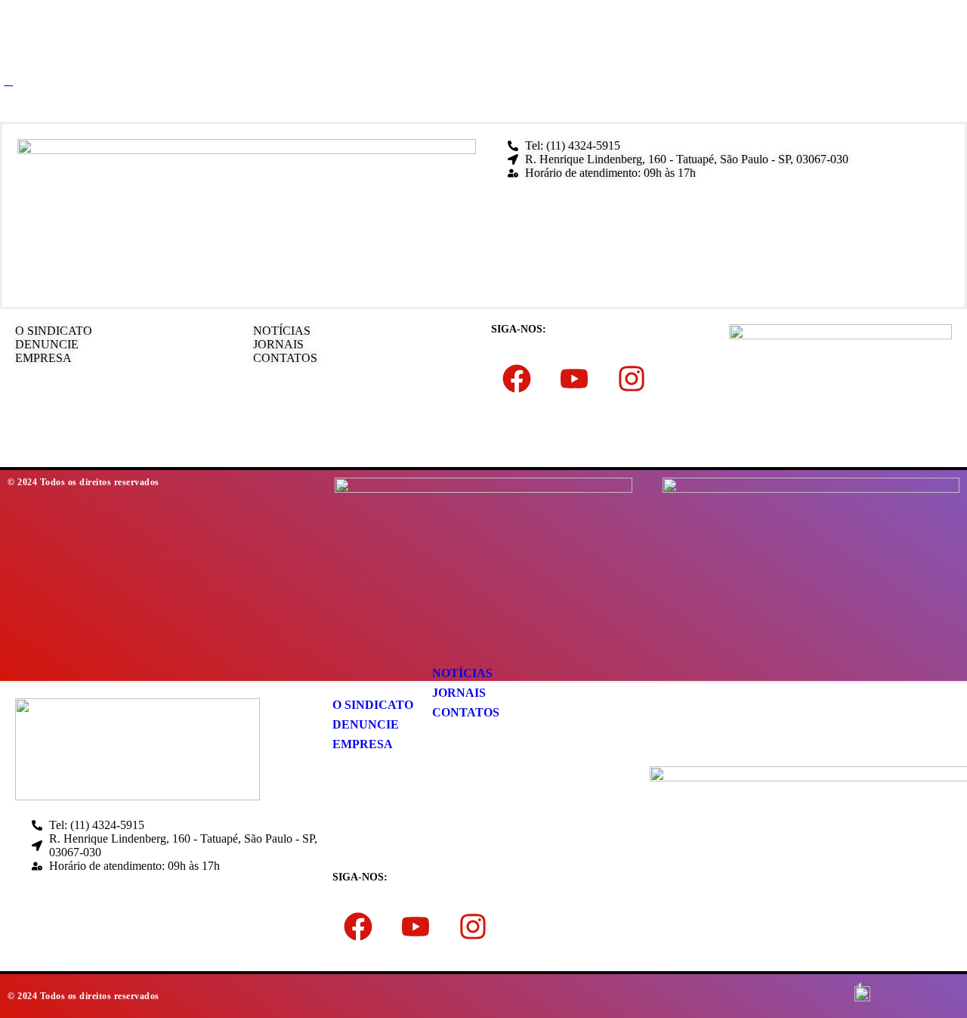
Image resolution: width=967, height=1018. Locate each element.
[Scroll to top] (8, 80)
